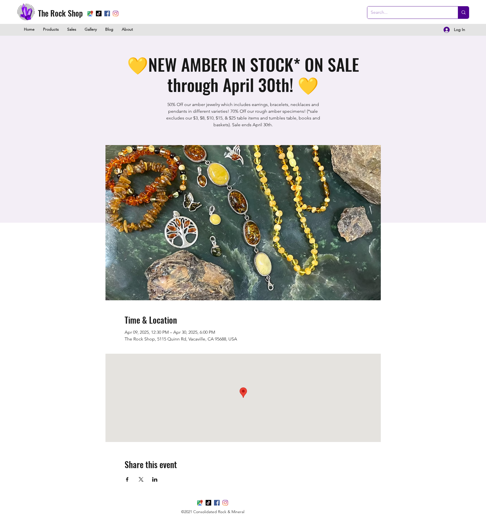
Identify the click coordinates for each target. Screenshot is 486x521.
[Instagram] (115, 13)
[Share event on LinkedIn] (155, 479)
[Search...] (463, 12)
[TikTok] (99, 13)
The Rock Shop (60, 13)
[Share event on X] (141, 479)
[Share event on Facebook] (127, 479)
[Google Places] (90, 13)
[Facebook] (107, 13)
